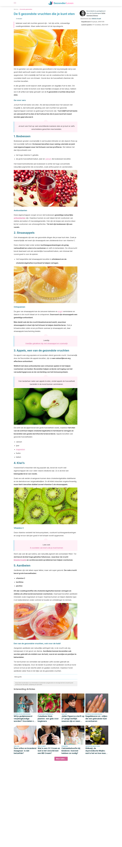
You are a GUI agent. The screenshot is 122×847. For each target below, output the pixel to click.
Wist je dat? (42, 746)
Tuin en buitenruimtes (45, 714)
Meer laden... (61, 759)
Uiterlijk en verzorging (22, 714)
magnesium (20, 449)
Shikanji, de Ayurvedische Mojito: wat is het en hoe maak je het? (96, 750)
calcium (48, 159)
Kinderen (64, 746)
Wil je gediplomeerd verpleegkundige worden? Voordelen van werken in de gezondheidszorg (25, 718)
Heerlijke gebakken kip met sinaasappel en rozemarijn (46, 343)
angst (60, 311)
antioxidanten (19, 218)
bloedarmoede (20, 560)
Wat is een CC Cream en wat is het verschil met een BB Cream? (49, 750)
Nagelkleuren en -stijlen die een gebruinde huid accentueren (96, 718)
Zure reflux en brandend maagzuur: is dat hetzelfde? (25, 750)
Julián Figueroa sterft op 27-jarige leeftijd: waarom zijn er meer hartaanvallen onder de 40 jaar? (72, 718)
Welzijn (16, 9)
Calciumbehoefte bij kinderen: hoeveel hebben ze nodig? (70, 750)
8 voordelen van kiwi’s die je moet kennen (46, 548)
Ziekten (64, 714)
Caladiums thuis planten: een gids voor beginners (48, 718)
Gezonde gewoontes (26, 9)
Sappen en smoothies (92, 746)
